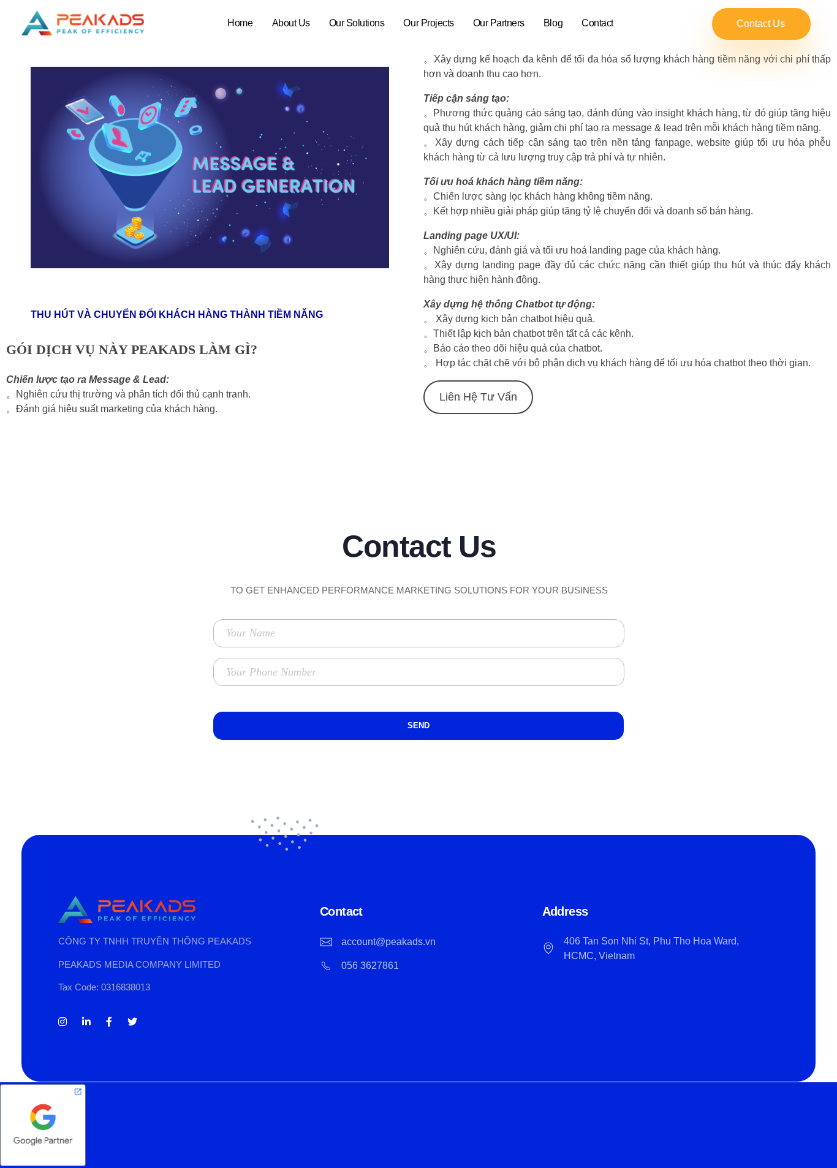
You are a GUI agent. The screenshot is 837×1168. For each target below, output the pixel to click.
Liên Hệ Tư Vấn (478, 397)
